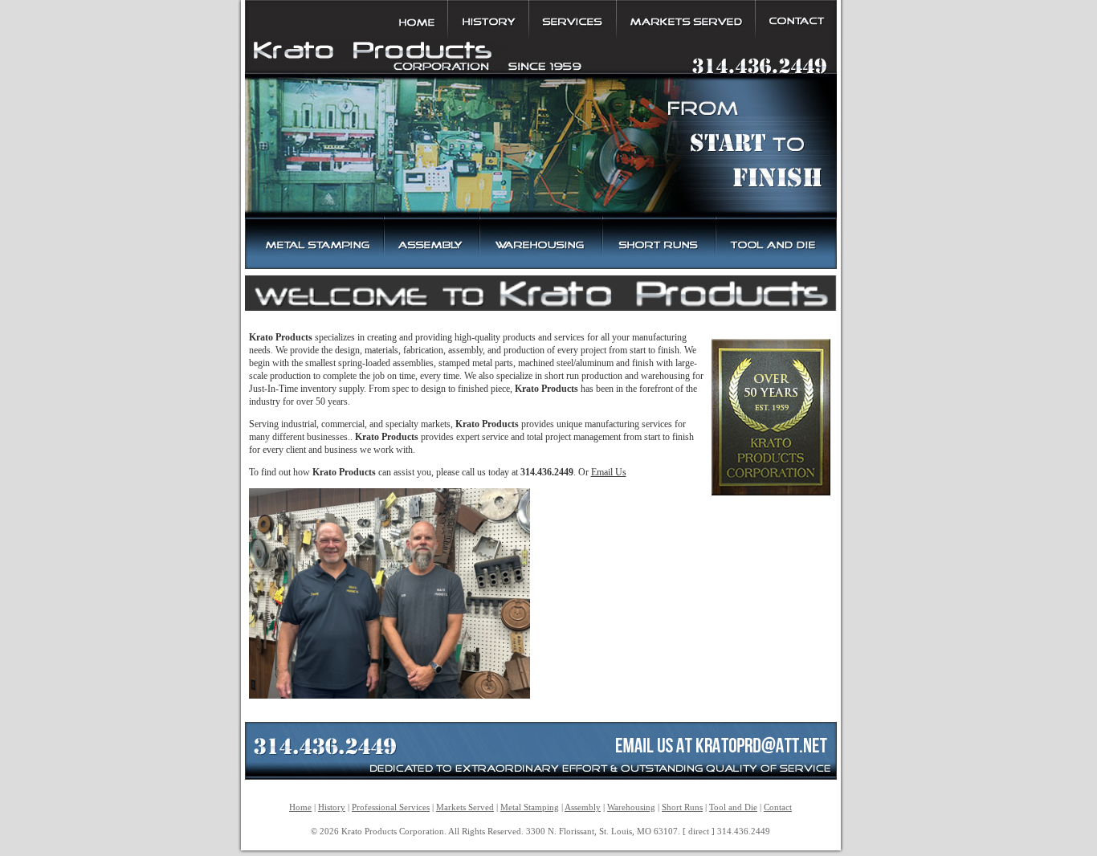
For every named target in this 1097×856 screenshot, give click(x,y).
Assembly (583, 807)
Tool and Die (733, 807)
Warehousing (631, 807)
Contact (778, 807)
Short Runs (682, 807)
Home (300, 807)
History (331, 807)
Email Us (608, 472)
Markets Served (465, 807)
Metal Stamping (529, 807)
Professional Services (391, 807)
